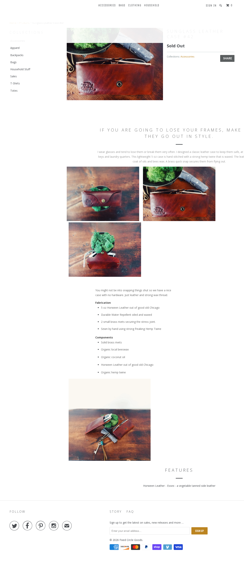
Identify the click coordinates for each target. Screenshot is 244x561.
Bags (122, 5)
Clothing (134, 5)
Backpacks (16, 55)
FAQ (130, 511)
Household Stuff (20, 69)
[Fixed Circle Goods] (29, 21)
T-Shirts (15, 83)
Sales (13, 76)
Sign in (211, 5)
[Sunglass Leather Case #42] (115, 64)
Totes (14, 90)
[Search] (221, 5)
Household (151, 5)
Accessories (107, 5)
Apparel (15, 48)
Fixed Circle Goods (131, 540)
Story (116, 511)
